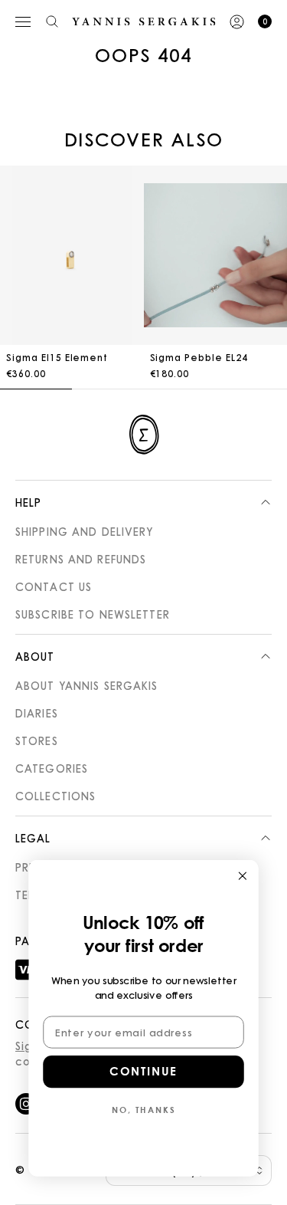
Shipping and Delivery (84, 531)
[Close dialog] (243, 876)
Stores (36, 740)
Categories (51, 768)
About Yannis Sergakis (86, 685)
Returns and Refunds (80, 558)
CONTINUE (143, 1072)
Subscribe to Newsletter (92, 614)
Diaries (36, 713)
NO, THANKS (143, 1109)
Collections (55, 795)
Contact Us (53, 586)
